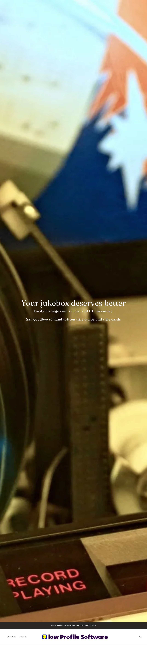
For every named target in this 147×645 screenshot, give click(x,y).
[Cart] (140, 637)
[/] (74, 637)
